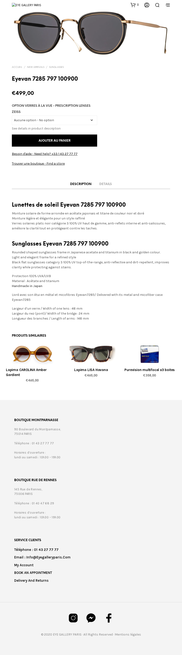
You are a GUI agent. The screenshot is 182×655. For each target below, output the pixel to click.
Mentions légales (128, 634)
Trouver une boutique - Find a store (38, 164)
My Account (23, 565)
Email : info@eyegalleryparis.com (42, 557)
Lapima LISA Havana (91, 370)
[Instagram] (73, 618)
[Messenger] (91, 618)
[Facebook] (109, 618)
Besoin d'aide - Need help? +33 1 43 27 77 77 (44, 154)
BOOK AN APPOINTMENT (33, 573)
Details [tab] (105, 184)
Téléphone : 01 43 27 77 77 (36, 550)
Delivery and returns (31, 580)
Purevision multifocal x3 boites (150, 370)
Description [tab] (80, 184)
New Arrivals (35, 67)
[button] (135, 4)
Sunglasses (56, 67)
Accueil (17, 67)
